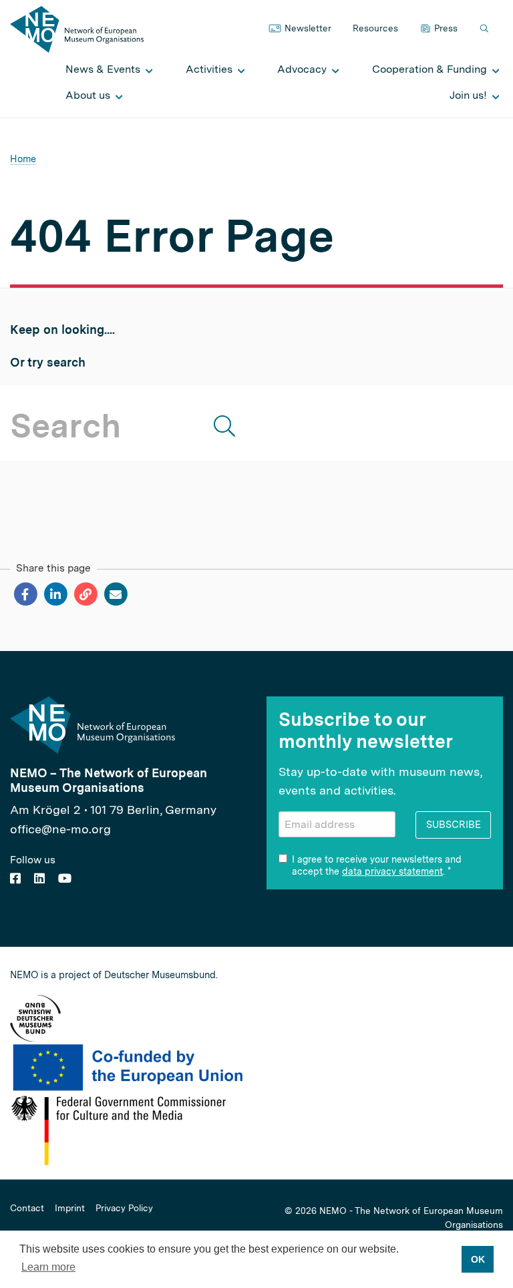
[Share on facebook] (25, 594)
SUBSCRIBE (453, 824)
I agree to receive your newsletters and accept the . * (377, 865)
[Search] (485, 29)
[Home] (77, 28)
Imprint (70, 1208)
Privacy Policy (124, 1208)
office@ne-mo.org (60, 829)
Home (23, 158)
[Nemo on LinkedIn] (39, 878)
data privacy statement (392, 871)
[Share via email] (115, 594)
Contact (27, 1208)
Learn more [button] (48, 1267)
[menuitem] (105, 69)
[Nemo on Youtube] (64, 878)
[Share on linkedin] (55, 594)
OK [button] (478, 1259)
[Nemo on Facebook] (15, 878)
